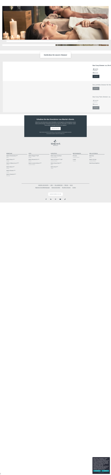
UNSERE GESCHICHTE (43, 185)
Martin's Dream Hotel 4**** (56, 163)
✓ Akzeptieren (97, 470)
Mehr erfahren (101, 472)
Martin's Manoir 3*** (10, 166)
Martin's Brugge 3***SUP (34, 155)
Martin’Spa (91, 155)
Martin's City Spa (92, 159)
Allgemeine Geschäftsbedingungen (42, 187)
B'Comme (75, 155)
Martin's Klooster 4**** (10, 170)
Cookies (74, 187)
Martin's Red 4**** (54, 166)
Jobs (51, 185)
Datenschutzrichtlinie (56, 187)
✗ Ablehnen (105, 470)
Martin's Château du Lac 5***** (12, 163)
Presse (66, 185)
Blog (71, 185)
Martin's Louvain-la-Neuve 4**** (35, 163)
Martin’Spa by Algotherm (94, 163)
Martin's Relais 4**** (10, 159)
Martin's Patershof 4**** (11, 174)
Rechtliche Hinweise (66, 187)
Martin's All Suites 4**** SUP (56, 159)
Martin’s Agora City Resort (56, 155)
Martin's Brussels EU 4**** (34, 159)
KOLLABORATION (59, 185)
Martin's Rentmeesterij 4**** (12, 155)
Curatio (74, 159)
